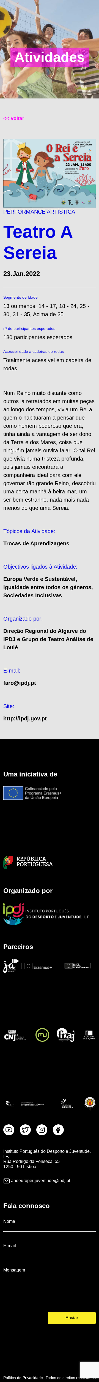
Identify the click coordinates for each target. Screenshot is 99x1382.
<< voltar (13, 118)
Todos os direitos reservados (71, 1377)
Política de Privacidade (23, 1377)
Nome (9, 1221)
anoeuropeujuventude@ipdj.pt (40, 1180)
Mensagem (14, 1270)
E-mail (9, 1245)
